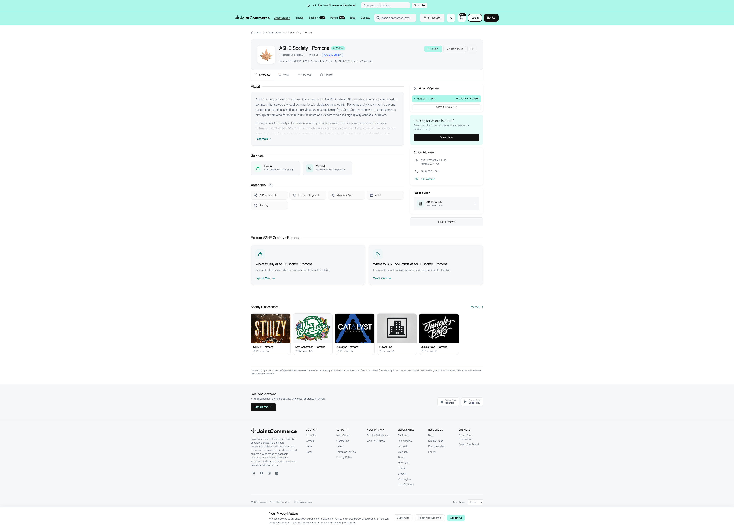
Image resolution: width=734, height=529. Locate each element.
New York (403, 462)
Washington (404, 479)
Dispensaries (273, 32)
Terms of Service (346, 451)
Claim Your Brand (469, 444)
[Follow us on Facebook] (261, 473)
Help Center (343, 435)
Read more (262, 138)
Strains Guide (435, 441)
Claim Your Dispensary (465, 437)
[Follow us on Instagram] (269, 473)
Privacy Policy (344, 457)
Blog (430, 435)
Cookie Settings (376, 441)
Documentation (436, 446)
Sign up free (261, 406)
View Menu (446, 137)
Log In (475, 17)
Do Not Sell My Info (378, 435)
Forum (431, 451)
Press (309, 446)
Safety (339, 446)
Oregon (402, 473)
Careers (310, 441)
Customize (403, 517)
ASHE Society (334, 55)
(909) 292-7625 (348, 61)
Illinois (401, 457)
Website (368, 61)
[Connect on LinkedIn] (277, 473)
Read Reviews (446, 221)
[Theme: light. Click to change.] (451, 18)
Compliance (458, 502)
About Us (311, 435)
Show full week (444, 107)
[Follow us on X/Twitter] (254, 473)
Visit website (428, 178)
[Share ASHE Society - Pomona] (472, 49)
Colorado (403, 446)
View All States (406, 484)
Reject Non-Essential (430, 517)
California (403, 435)
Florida (401, 468)
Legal (309, 451)
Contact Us (342, 441)
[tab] (262, 75)
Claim (435, 48)
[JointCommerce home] (252, 18)
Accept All (456, 517)
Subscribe (419, 5)
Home (258, 32)
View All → (477, 307)
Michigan (403, 451)
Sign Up (491, 17)
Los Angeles (405, 441)
